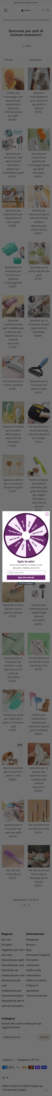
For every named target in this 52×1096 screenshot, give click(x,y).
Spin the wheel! (26, 577)
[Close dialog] (47, 514)
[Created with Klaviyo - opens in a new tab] (26, 583)
